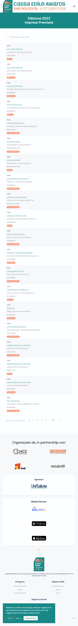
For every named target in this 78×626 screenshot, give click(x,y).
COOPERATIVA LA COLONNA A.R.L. (18, 290)
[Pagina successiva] (58, 420)
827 (53, 420)
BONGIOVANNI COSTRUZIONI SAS (18, 179)
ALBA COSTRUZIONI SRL (15, 86)
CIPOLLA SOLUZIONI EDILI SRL (17, 216)
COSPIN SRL (11, 308)
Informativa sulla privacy (29, 613)
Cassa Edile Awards (20, 586)
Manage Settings (31, 618)
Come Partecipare (20, 593)
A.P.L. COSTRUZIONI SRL (15, 49)
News (58, 593)
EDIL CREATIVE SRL (13, 401)
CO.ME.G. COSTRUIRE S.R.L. (16, 234)
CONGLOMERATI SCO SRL (15, 271)
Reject (18, 618)
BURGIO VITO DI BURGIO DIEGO (17, 197)
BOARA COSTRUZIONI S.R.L (16, 123)
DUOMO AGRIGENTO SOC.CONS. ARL (19, 345)
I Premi (20, 590)
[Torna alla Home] (34, 6)
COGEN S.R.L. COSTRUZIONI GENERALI (19, 253)
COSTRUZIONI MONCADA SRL (16, 327)
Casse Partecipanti (58, 586)
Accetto (10, 618)
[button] (74, 6)
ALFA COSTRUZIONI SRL (14, 105)
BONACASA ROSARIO (13, 142)
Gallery (58, 590)
